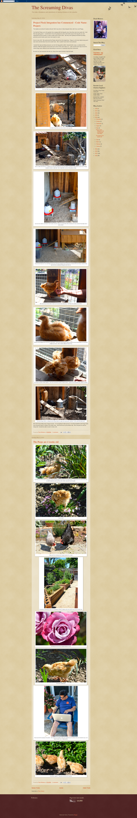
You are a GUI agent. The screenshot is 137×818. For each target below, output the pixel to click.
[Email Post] (61, 432)
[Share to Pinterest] (70, 432)
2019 (96, 108)
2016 (96, 113)
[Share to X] (67, 432)
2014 (96, 117)
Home (61, 788)
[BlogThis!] (65, 432)
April (97, 139)
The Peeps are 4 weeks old (46, 441)
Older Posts (86, 788)
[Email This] (64, 432)
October (98, 121)
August (98, 125)
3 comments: (55, 432)
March (97, 141)
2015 (96, 115)
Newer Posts (36, 788)
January (98, 146)
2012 (96, 151)
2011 (96, 153)
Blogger (75, 814)
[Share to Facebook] (68, 432)
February (98, 144)
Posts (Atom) (41, 791)
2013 (96, 149)
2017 (96, 110)
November (98, 119)
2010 (96, 155)
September (99, 123)
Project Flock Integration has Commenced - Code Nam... (100, 131)
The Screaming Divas (52, 7)
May (97, 128)
